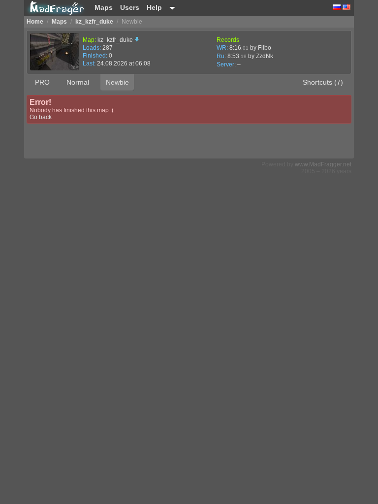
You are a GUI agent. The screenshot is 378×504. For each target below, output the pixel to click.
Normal (77, 82)
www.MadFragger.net (323, 164)
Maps (103, 7)
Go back (41, 117)
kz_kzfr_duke (115, 39)
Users (129, 7)
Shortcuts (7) (323, 82)
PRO (42, 82)
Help (154, 7)
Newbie (117, 82)
